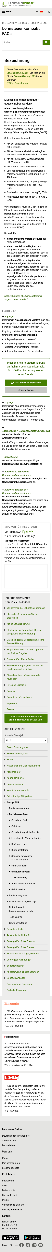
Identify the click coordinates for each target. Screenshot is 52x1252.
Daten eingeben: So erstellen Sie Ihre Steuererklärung (25, 641)
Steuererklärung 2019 (17, 73)
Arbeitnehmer (13, 772)
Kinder (10, 759)
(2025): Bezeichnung (17, 83)
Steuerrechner (9, 1140)
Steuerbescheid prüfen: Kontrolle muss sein (23, 677)
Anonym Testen (26, 390)
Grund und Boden (20, 820)
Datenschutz (8, 1190)
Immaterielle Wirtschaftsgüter (26, 838)
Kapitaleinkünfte (15, 778)
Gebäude (16, 826)
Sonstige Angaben (16, 978)
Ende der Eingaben (16, 990)
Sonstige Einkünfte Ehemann (21, 941)
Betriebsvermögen (18, 814)
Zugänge (8, 402)
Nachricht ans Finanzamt (19, 984)
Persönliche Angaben (17, 753)
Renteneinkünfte (15, 784)
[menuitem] (39, 11)
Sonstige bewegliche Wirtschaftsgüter (21, 858)
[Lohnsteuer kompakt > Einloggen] (49, 11)
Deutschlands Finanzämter (16, 1135)
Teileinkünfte (15, 917)
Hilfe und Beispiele (16, 685)
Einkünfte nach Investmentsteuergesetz (21, 909)
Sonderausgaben (15, 965)
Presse (10, 709)
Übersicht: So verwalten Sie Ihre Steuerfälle (23, 616)
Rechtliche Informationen (19, 697)
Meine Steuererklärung (18, 624)
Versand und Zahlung (13, 1204)
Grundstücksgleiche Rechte (25, 832)
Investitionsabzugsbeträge (22, 901)
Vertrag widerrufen (12, 1209)
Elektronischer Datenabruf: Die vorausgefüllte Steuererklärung (24, 632)
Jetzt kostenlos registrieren (27, 382)
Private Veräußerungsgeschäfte (23, 953)
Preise (5, 1200)
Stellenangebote (10, 1168)
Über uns (7, 1151)
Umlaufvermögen (20, 871)
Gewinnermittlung (18, 923)
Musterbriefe (8, 1145)
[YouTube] (40, 1245)
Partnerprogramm (11, 1163)
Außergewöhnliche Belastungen (23, 972)
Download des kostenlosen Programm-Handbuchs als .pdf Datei (26, 718)
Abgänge (8, 316)
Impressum (12, 703)
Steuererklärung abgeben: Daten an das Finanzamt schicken (25, 667)
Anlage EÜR (13, 802)
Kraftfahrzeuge (19, 844)
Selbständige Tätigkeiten (19, 796)
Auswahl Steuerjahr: (14, 735)
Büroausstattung (19, 850)
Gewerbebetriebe (15, 929)
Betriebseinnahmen (19, 808)
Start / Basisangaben (17, 747)
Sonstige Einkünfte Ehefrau (21, 947)
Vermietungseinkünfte (18, 790)
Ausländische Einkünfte (19, 935)
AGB (4, 1185)
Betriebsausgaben (18, 895)
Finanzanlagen (19, 865)
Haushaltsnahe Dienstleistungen (23, 765)
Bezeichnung (11, 457)
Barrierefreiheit (9, 1195)
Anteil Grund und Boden (23, 883)
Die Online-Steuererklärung (19, 6)
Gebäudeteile (18, 889)
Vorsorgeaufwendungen (19, 959)
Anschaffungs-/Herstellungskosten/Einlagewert (26, 431)
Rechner (11, 691)
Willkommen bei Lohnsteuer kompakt (26, 608)
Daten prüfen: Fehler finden (20, 659)
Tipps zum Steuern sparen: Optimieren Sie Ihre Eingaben (25, 651)
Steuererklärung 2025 (25, 76)
